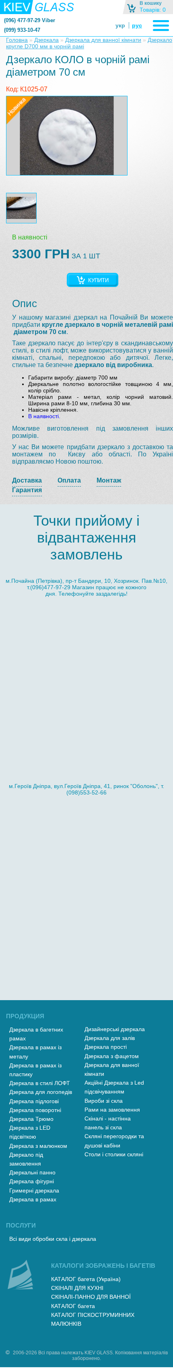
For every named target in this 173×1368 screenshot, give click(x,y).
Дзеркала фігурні (31, 1181)
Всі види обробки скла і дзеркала (52, 1239)
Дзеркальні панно (32, 1172)
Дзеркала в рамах (32, 1199)
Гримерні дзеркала (34, 1190)
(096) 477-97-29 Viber (29, 20)
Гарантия (27, 490)
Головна (17, 40)
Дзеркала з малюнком (38, 1146)
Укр (120, 25)
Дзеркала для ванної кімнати (103, 40)
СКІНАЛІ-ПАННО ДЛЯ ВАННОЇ (91, 1297)
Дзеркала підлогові (34, 1101)
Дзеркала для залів (109, 1038)
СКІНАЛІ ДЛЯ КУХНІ (77, 1288)
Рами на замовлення (112, 1109)
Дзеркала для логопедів (40, 1092)
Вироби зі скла (103, 1101)
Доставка (27, 480)
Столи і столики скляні (113, 1154)
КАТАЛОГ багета (73, 1306)
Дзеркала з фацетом (111, 1056)
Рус (137, 25)
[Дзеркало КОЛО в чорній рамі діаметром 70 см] (66, 135)
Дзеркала (46, 40)
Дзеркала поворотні (35, 1110)
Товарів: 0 (153, 9)
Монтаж (109, 480)
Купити (98, 280)
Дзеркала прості (105, 1047)
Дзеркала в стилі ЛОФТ (39, 1083)
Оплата (69, 480)
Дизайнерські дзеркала (114, 1029)
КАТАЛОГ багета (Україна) (86, 1279)
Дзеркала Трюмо (31, 1119)
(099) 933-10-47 (22, 30)
